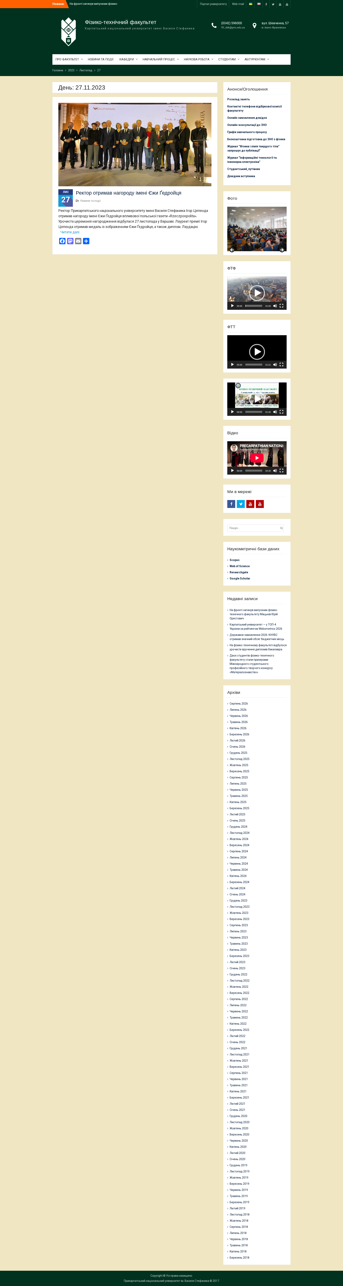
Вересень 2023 (239, 919)
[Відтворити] (232, 306)
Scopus (235, 560)
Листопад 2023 (240, 906)
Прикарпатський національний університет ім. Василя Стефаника (166, 1280)
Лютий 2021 (237, 1103)
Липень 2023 (238, 931)
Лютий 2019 (237, 1208)
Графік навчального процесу (247, 132)
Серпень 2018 (239, 1226)
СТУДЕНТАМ (227, 59)
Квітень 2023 (238, 949)
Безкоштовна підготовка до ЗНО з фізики (256, 139)
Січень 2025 (237, 820)
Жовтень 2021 (239, 1060)
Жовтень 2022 (239, 986)
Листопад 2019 (240, 1171)
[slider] (253, 306)
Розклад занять (238, 99)
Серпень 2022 (239, 999)
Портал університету (213, 4)
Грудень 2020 (238, 1116)
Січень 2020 (237, 1159)
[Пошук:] (256, 528)
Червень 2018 (239, 1239)
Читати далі (69, 232)
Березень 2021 (239, 1097)
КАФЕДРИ (126, 59)
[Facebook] (266, 4)
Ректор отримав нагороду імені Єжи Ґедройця (128, 193)
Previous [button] (232, 250)
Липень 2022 (238, 1005)
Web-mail (238, 4)
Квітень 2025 (238, 802)
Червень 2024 (239, 863)
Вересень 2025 (239, 771)
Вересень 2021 (239, 1066)
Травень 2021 (239, 1085)
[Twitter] (273, 4)
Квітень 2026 (238, 728)
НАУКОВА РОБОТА (196, 59)
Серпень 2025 (239, 777)
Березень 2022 (239, 1029)
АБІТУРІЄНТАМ (255, 59)
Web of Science (240, 566)
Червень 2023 (239, 937)
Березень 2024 (239, 882)
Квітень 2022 (238, 1023)
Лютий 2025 (237, 814)
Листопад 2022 (240, 980)
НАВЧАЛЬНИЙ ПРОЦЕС (159, 59)
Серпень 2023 (239, 925)
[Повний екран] (281, 306)
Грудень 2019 (238, 1165)
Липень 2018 (238, 1233)
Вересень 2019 (239, 1183)
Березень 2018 (239, 1257)
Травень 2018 (239, 1245)
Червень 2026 (239, 715)
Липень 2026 (238, 709)
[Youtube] (280, 4)
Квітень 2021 (238, 1091)
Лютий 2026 (237, 740)
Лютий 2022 (237, 1036)
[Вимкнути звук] (275, 306)
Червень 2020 (239, 1140)
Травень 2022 (239, 1017)
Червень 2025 (239, 789)
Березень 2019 (239, 1202)
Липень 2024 (238, 857)
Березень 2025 (239, 808)
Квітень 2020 (238, 1146)
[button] (257, 293)
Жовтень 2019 (239, 1177)
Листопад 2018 (240, 1214)
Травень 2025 (239, 795)
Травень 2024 (239, 869)
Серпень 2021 (239, 1073)
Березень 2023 (239, 956)
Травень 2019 (239, 1196)
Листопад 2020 (240, 1122)
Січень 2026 (237, 746)
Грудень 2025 (238, 752)
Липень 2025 (238, 783)
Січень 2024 (237, 894)
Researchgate (239, 572)
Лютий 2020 (237, 1153)
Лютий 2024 (237, 888)
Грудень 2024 (238, 826)
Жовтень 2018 (239, 1220)
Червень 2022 (239, 1011)
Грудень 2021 (238, 1048)
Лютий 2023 (237, 962)
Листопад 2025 (240, 759)
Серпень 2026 (239, 703)
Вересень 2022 (239, 992)
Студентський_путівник (243, 169)
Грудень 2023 (238, 900)
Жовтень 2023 (239, 912)
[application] (257, 293)
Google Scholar (240, 578)
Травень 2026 (239, 722)
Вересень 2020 (239, 1134)
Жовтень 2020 (239, 1128)
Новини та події (90, 200)
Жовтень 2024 (239, 839)
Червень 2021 (239, 1079)
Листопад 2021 (240, 1054)
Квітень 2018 (238, 1251)
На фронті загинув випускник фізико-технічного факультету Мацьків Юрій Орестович (254, 614)
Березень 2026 (239, 734)
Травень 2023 (239, 943)
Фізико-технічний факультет (120, 22)
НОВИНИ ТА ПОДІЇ (100, 59)
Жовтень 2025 (239, 765)
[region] (257, 229)
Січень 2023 (237, 968)
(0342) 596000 (231, 23)
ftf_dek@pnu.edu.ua (233, 27)
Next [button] (282, 250)
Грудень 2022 (238, 974)
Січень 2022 (237, 1042)
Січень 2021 (237, 1109)
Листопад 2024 (240, 832)
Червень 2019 (239, 1189)
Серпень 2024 (239, 851)
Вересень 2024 (239, 845)
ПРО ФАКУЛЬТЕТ (67, 59)
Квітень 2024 (238, 876)
